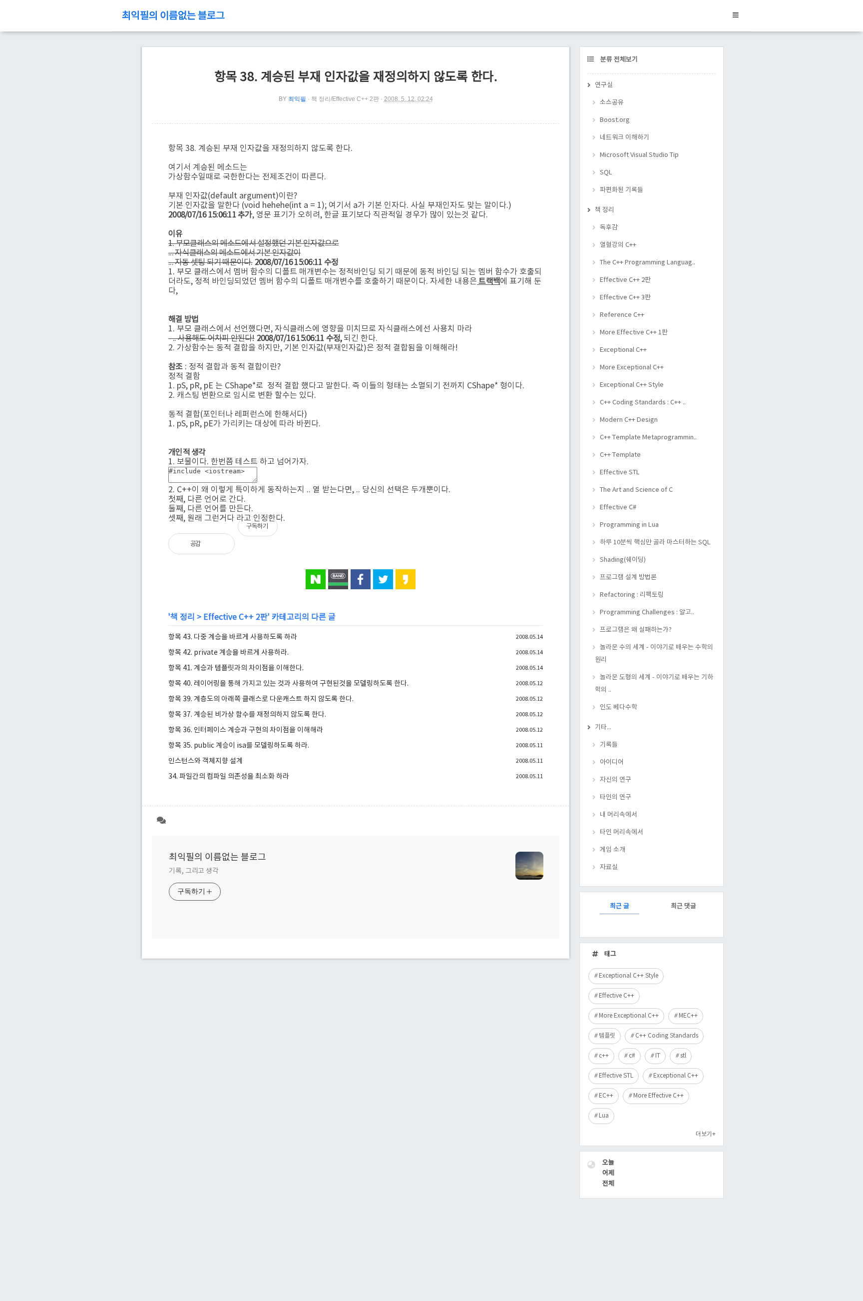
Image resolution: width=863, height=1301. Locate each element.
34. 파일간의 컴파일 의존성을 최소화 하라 (228, 777)
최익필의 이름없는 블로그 (173, 16)
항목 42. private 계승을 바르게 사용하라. (228, 653)
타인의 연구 (615, 797)
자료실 (609, 867)
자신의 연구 (615, 780)
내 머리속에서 (618, 815)
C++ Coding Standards (666, 1036)
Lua (604, 1116)
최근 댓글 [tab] (683, 906)
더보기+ (706, 1134)
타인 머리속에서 (621, 832)
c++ (604, 1056)
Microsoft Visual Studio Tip (639, 155)
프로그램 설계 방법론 (628, 577)
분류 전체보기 (618, 59)
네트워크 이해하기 (624, 137)
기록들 (609, 745)
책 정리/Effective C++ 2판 (345, 98)
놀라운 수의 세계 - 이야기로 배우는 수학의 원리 (654, 654)
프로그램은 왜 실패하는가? (636, 630)
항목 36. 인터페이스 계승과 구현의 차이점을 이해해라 (245, 730)
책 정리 (182, 617)
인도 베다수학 (618, 707)
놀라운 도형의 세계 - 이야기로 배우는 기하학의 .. (654, 684)
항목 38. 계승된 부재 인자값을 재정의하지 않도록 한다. (355, 77)
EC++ (606, 1096)
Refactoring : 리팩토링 (632, 595)
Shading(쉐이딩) (623, 560)
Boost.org (615, 120)
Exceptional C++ (623, 350)
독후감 (609, 227)
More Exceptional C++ (632, 367)
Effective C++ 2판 (235, 617)
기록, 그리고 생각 (194, 871)
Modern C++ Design (629, 420)
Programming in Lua (629, 525)
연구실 (604, 85)
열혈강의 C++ (618, 245)
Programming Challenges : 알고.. (647, 612)
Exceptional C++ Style (632, 385)
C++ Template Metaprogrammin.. (648, 437)
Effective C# (618, 507)
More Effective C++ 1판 (634, 332)
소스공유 (612, 102)
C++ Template (620, 455)
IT (657, 1056)
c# (632, 1056)
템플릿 (607, 1036)
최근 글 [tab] (619, 906)
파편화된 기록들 (621, 190)
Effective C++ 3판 (625, 297)
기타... (603, 727)
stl (683, 1056)
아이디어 (612, 762)
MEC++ (688, 1016)
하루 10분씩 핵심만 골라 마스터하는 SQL (655, 542)
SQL (606, 172)
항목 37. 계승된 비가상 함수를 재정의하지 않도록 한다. (247, 715)
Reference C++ (622, 315)
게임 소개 (612, 850)
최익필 (297, 98)
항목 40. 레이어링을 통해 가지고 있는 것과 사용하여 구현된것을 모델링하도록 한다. (288, 684)
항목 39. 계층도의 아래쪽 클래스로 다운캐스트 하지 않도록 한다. (261, 699)
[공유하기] (219, 544)
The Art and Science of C (636, 490)
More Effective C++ (658, 1096)
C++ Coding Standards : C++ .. (643, 402)
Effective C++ (616, 996)
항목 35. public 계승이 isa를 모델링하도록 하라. (238, 746)
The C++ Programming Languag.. (647, 262)
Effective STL (620, 472)
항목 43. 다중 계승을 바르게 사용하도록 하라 (232, 637)
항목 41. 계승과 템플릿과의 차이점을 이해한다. (236, 668)
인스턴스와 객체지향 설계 (205, 761)
